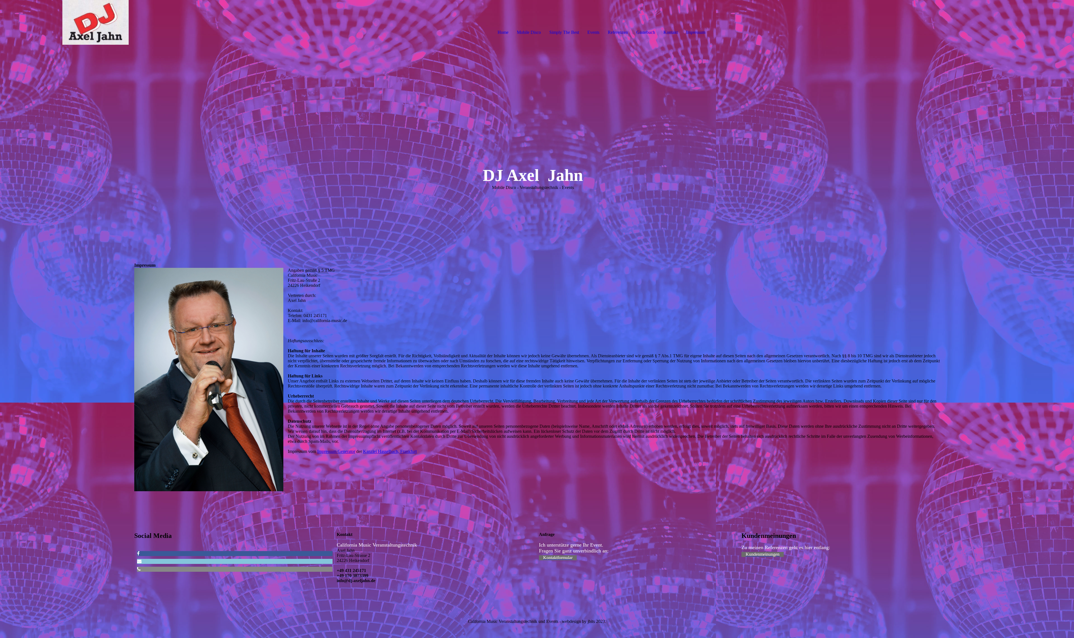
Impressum (695, 32)
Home (503, 32)
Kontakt (670, 32)
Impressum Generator (336, 451)
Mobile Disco (529, 32)
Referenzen (618, 32)
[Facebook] (138, 553)
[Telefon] (139, 569)
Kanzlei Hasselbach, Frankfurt (390, 451)
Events (593, 32)
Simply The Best (564, 32)
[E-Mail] (139, 561)
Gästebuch (645, 32)
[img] (64, 22)
